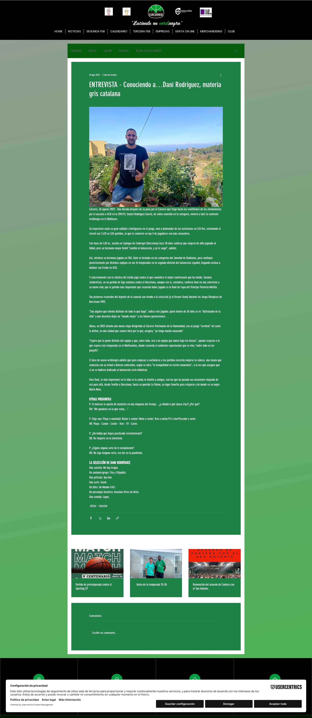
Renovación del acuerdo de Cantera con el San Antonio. (213, 586)
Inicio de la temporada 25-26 (151, 585)
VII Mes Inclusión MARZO (148, 50)
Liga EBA (107, 50)
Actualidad (76, 50)
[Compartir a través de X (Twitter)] (99, 518)
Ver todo (237, 542)
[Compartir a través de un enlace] (117, 518)
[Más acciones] (220, 75)
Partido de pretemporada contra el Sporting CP (94, 586)
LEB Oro (92, 50)
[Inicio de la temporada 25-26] (156, 563)
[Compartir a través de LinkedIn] (108, 518)
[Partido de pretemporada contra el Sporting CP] (97, 563)
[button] (236, 50)
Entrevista (124, 50)
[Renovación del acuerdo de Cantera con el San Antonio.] (214, 563)
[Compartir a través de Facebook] (91, 518)
